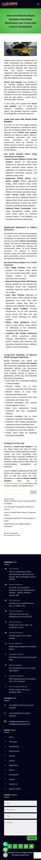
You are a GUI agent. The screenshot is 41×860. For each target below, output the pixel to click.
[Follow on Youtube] (31, 846)
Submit (32, 838)
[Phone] (5, 844)
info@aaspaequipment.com (14, 483)
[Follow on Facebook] (9, 846)
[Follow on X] (15, 846)
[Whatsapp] (5, 849)
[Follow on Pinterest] (20, 846)
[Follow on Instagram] (26, 846)
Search (33, 492)
